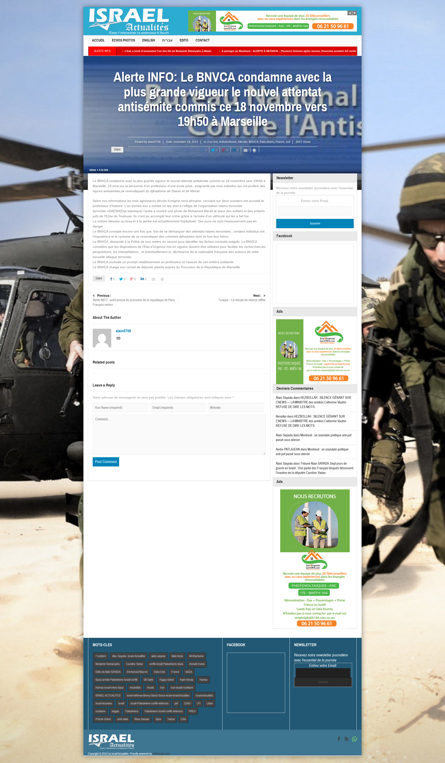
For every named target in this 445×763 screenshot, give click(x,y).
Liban (210, 703)
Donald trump (196, 664)
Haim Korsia (186, 680)
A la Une (212, 142)
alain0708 (154, 142)
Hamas (203, 680)
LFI (198, 703)
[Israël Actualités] (128, 21)
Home (92, 170)
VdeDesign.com (161, 754)
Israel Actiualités (204, 695)
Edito (184, 40)
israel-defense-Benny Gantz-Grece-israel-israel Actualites (158, 695)
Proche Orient (103, 719)
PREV (192, 711)
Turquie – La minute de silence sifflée (242, 298)
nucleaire (100, 711)
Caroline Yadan (134, 664)
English (148, 40)
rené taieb (122, 719)
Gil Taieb (148, 680)
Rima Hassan (141, 719)
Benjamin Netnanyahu (107, 664)
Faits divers (267, 142)
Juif (288, 142)
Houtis (150, 688)
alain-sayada (158, 656)
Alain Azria (177, 656)
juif (176, 703)
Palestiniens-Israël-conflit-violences (164, 711)
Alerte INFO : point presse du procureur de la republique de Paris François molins (134, 300)
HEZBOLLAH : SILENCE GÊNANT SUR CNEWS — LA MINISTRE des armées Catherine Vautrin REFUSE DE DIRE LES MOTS (313, 402)
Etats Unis (159, 672)
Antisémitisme (228, 142)
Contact (203, 40)
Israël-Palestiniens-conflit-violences (149, 703)
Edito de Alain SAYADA (108, 672)
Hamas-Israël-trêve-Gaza (109, 688)
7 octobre (100, 656)
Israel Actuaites (103, 703)
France (280, 142)
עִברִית (167, 40)
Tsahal (171, 719)
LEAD (187, 703)
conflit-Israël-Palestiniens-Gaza (166, 664)
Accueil (98, 40)
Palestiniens (131, 711)
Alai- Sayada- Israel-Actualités (128, 656)
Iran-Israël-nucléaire (182, 688)
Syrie (158, 719)
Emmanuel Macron (137, 672)
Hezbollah (135, 688)
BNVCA (253, 142)
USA (183, 719)
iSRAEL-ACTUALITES (108, 695)
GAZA (188, 672)
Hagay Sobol (166, 680)
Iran (162, 688)
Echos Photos (123, 40)
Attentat (242, 142)
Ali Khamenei (196, 656)
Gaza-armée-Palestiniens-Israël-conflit (116, 680)
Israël (121, 703)
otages (115, 711)
